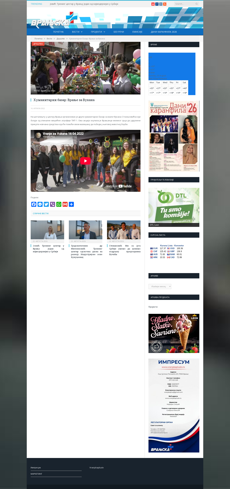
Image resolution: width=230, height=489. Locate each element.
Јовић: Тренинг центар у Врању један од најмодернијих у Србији (84, 4)
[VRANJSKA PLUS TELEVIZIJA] (54, 18)
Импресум (36, 467)
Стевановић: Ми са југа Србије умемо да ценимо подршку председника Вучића (125, 250)
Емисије (137, 31)
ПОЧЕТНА (58, 31)
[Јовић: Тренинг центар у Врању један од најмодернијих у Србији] (47, 231)
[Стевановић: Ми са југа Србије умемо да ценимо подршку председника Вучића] (124, 231)
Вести (75, 31)
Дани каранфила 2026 (164, 31)
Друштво (38, 43)
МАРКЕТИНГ (36, 473)
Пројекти (96, 31)
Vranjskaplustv (96, 467)
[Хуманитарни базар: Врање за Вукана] (86, 68)
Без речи (119, 31)
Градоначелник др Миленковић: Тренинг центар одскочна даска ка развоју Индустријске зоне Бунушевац (86, 251)
